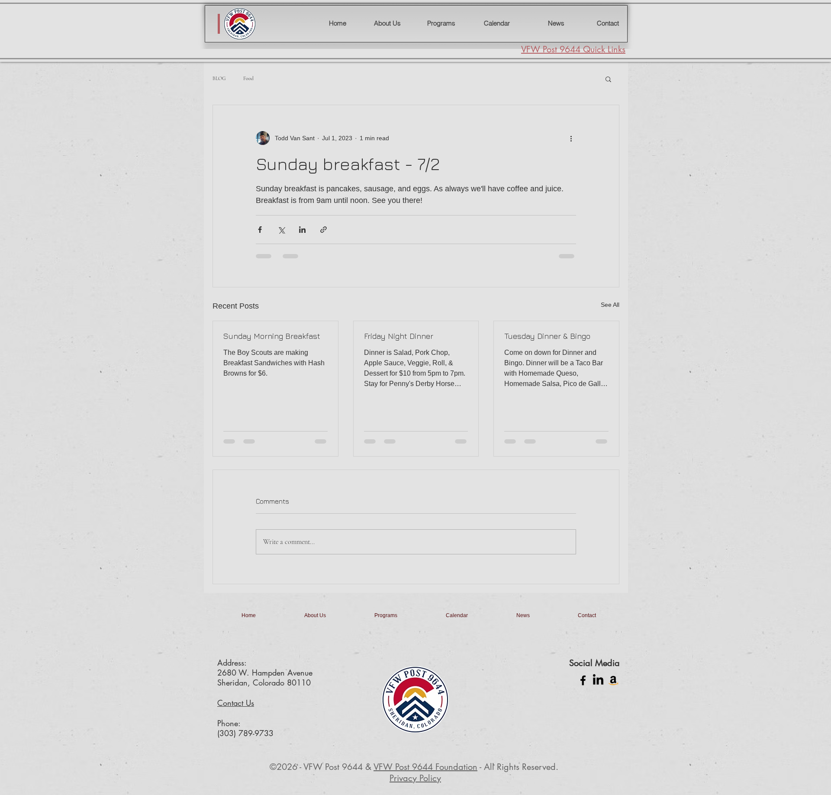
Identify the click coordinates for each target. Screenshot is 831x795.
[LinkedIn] (598, 687)
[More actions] (571, 138)
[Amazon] (613, 687)
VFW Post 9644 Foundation (425, 773)
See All (610, 304)
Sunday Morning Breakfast (271, 336)
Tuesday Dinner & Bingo (547, 336)
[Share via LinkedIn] (302, 229)
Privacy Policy (415, 785)
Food (248, 78)
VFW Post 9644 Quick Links (573, 49)
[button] (608, 78)
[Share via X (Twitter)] (281, 229)
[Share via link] (323, 229)
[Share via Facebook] (260, 229)
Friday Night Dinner (398, 336)
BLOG (219, 78)
